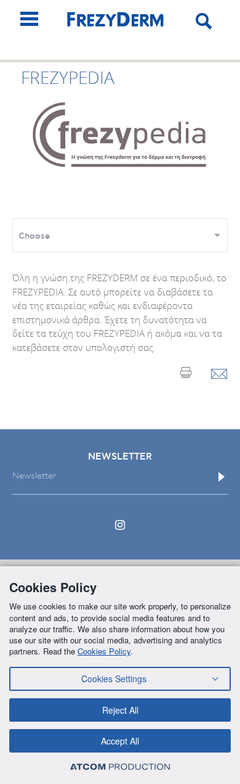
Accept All (120, 741)
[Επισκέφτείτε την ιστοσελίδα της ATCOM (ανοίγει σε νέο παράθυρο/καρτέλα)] (120, 766)
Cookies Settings (113, 678)
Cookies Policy (104, 651)
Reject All (120, 710)
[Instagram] (120, 525)
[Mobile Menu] (29, 19)
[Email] (219, 374)
